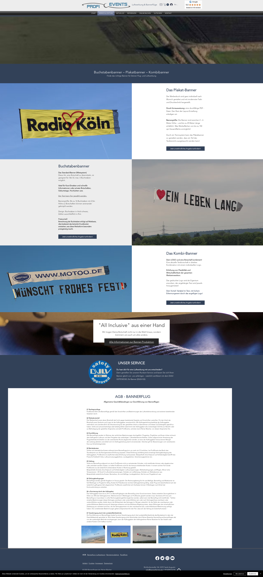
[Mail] (161, 4)
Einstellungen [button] (227, 574)
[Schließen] (260, 573)
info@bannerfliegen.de (154, 570)
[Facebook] (157, 558)
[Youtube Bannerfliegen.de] (172, 558)
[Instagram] (167, 558)
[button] (167, 4)
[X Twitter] (162, 558)
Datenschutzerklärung (122, 574)
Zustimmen (252, 574)
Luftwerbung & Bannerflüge (144, 4)
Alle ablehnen (239, 574)
